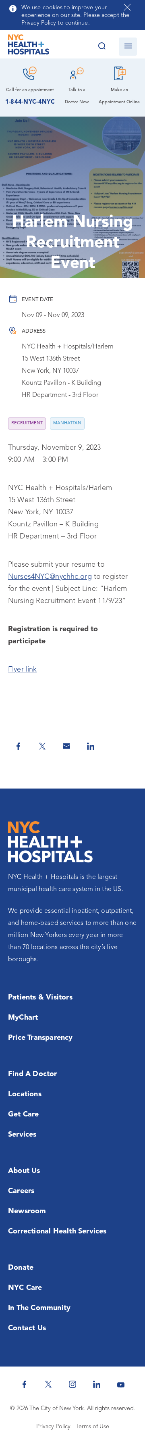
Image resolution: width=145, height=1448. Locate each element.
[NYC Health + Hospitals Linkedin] (97, 1384)
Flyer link (22, 669)
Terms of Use (92, 1427)
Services (22, 1134)
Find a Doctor (32, 1074)
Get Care (23, 1114)
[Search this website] (102, 47)
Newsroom (27, 1211)
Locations (24, 1094)
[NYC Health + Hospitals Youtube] (121, 1384)
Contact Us (27, 1328)
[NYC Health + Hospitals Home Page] (28, 46)
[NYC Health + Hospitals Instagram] (72, 1384)
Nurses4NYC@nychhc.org (50, 576)
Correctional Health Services (57, 1231)
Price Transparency (40, 1037)
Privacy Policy (53, 1427)
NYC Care (25, 1288)
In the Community (39, 1308)
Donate (20, 1267)
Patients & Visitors (40, 997)
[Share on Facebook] (18, 746)
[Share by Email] (66, 746)
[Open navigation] (128, 47)
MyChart (23, 1017)
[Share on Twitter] (42, 746)
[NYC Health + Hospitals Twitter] (48, 1384)
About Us (24, 1171)
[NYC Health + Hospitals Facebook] (24, 1384)
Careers (21, 1191)
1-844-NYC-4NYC (30, 102)
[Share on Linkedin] (91, 746)
